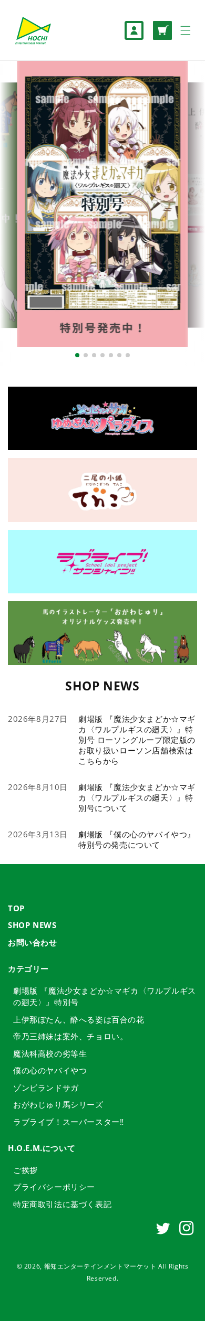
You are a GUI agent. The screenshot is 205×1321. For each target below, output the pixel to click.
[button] (185, 30)
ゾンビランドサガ (46, 1087)
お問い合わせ (32, 942)
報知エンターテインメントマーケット (100, 1266)
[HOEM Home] (33, 30)
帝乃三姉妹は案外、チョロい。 (70, 1036)
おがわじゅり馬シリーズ (58, 1104)
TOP (16, 908)
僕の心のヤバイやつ (50, 1070)
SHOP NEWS (32, 925)
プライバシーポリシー (54, 1186)
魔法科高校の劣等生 (50, 1053)
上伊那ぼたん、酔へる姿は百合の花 (79, 1019)
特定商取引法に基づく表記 (62, 1204)
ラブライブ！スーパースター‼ (68, 1121)
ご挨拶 (25, 1170)
